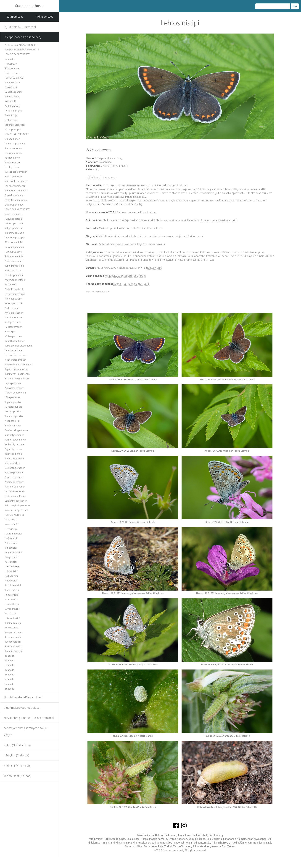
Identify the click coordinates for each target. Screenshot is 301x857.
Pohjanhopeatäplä (14, 246)
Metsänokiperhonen (15, 467)
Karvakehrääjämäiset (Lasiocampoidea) (28, 718)
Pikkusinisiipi (11, 519)
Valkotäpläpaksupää (15, 124)
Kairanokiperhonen (14, 481)
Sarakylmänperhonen (16, 500)
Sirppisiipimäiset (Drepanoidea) (23, 697)
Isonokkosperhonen (15, 340)
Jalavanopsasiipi (13, 636)
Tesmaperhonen (13, 453)
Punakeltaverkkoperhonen (18, 364)
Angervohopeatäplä (15, 279)
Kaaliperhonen (12, 157)
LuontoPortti (124, 275)
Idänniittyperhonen (14, 434)
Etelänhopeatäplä (14, 289)
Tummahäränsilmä (14, 458)
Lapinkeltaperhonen (15, 185)
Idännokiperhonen (14, 472)
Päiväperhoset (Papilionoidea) (22, 37)
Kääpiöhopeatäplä (14, 261)
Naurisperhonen (13, 162)
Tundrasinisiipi (12, 589)
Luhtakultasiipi (12, 608)
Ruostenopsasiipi (13, 646)
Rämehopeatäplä (14, 214)
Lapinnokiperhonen (15, 491)
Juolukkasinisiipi (13, 585)
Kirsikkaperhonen (13, 336)
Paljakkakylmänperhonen (18, 505)
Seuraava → (109, 177)
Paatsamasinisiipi (13, 533)
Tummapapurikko (14, 416)
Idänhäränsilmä (12, 463)
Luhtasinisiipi (11, 528)
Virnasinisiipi (11, 547)
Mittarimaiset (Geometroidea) (22, 707)
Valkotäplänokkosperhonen (19, 345)
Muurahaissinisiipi (13, 552)
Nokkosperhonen (13, 326)
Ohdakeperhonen (14, 317)
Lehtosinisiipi (12, 566)
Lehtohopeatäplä (14, 223)
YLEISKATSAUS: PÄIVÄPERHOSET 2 (22, 49)
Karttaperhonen (13, 308)
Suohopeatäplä (13, 270)
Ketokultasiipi (11, 627)
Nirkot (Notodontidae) (17, 745)
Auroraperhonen (13, 148)
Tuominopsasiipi (13, 641)
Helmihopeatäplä (14, 275)
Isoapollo (9, 58)
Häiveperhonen (13, 397)
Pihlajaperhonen (13, 152)
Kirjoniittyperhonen (14, 449)
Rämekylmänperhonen (16, 510)
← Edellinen (93, 177)
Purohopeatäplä (13, 251)
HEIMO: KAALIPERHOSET (17, 134)
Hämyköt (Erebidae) (16, 755)
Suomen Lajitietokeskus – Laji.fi (219, 220)
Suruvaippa (10, 331)
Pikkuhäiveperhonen (15, 392)
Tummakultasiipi (13, 622)
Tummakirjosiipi (13, 96)
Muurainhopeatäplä (15, 237)
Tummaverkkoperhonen (17, 373)
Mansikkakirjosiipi (13, 91)
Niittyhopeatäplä (13, 228)
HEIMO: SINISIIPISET (14, 514)
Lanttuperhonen (13, 167)
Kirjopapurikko (12, 420)
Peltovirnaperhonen (15, 143)
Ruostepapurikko (13, 406)
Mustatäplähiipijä (13, 110)
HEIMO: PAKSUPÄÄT (14, 77)
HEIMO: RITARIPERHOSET (17, 54)
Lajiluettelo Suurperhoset (19, 27)
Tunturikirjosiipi (12, 82)
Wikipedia (110, 275)
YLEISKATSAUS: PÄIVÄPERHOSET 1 (22, 44)
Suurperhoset (15, 16)
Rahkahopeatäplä (14, 256)
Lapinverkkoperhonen (16, 355)
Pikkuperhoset (44, 16)
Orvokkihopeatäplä (15, 293)
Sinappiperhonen (14, 176)
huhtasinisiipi (153, 267)
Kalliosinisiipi (11, 542)
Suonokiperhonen (14, 477)
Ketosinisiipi (11, 561)
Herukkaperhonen (14, 350)
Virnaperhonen (12, 138)
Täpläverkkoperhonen (16, 369)
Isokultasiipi (10, 613)
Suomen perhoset (29, 5)
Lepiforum (140, 275)
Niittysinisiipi (11, 580)
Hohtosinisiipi (11, 599)
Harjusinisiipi (11, 538)
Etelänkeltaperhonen (16, 199)
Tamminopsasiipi (13, 651)
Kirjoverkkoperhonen (15, 359)
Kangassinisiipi (12, 557)
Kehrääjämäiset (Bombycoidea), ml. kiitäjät (26, 731)
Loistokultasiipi (12, 618)
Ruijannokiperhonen (15, 486)
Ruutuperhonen (13, 425)
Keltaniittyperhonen (15, 444)
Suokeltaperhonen (14, 195)
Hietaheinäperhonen (15, 496)
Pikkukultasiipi (12, 604)
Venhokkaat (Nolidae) (17, 776)
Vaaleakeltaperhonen (16, 181)
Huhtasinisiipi (11, 571)
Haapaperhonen (13, 383)
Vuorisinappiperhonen (16, 171)
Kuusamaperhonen (14, 387)
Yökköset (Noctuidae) (17, 766)
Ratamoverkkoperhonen (17, 378)
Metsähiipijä (10, 101)
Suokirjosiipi (11, 87)
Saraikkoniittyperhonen (17, 430)
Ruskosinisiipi (11, 575)
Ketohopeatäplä (13, 303)
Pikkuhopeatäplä (13, 242)
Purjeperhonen (12, 73)
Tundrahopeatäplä (14, 232)
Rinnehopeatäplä (14, 298)
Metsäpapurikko (13, 411)
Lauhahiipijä (11, 120)
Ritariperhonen (12, 68)
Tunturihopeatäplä (14, 265)
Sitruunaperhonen (14, 204)
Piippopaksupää (13, 129)
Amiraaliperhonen (14, 312)
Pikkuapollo (11, 63)
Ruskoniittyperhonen (15, 439)
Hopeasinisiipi (11, 594)
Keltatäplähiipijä (13, 105)
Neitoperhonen (12, 322)
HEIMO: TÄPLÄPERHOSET (17, 209)
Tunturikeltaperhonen (16, 190)
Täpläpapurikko (13, 402)
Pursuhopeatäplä (13, 218)
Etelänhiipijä (11, 115)
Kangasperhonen (13, 632)
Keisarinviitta (11, 284)
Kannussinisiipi (12, 524)
